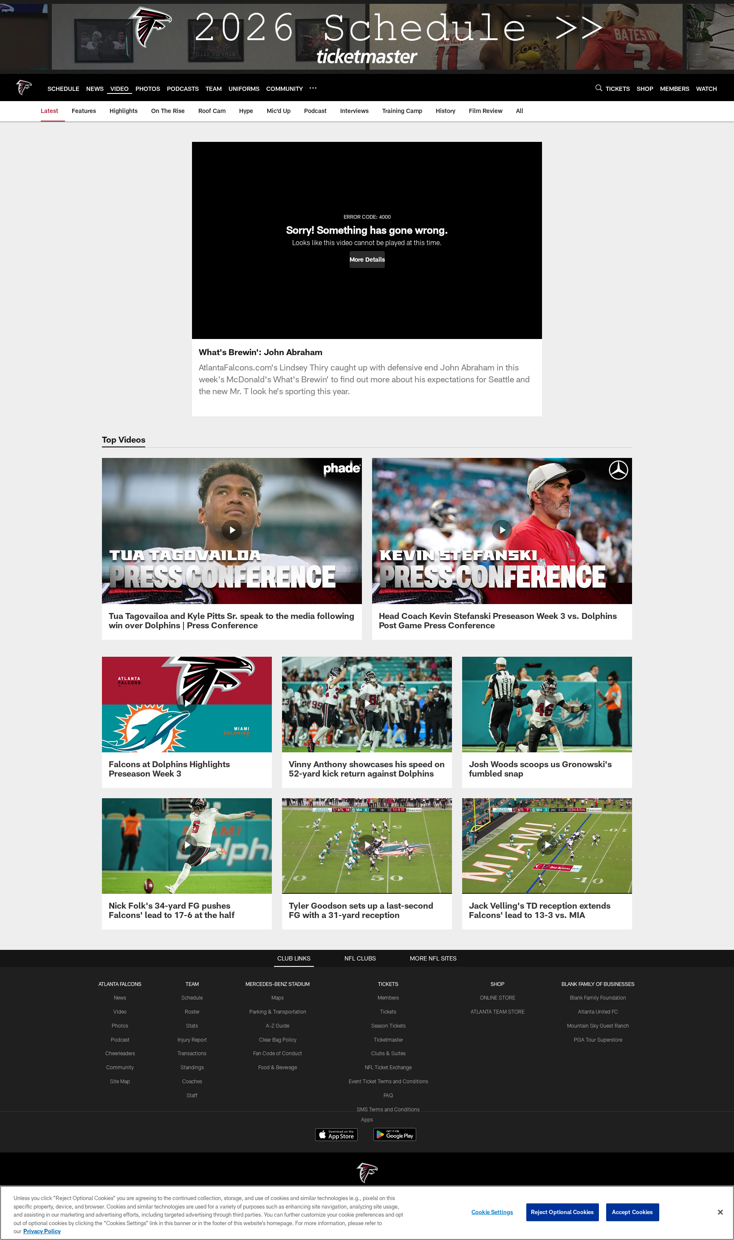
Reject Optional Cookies (562, 1212)
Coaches (192, 1081)
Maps (277, 997)
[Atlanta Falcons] (367, 1174)
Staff (192, 1095)
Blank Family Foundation (598, 997)
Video (120, 1011)
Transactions (192, 1053)
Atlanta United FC (598, 1011)
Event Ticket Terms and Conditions (388, 1081)
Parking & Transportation (277, 1011)
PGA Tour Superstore (598, 1039)
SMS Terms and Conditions (388, 1109)
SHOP (498, 984)
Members (388, 997)
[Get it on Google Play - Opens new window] (395, 1138)
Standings (192, 1067)
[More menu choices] (313, 88)
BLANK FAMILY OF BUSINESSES (598, 984)
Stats (192, 1025)
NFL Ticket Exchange (388, 1067)
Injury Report (192, 1039)
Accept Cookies (632, 1212)
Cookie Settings (492, 1212)
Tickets (388, 1011)
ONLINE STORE (497, 997)
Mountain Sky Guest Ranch (598, 1025)
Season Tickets (388, 1025)
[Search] (599, 87)
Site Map (120, 1081)
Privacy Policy (42, 1231)
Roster (192, 1011)
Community (120, 1067)
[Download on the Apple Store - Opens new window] (336, 1135)
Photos (120, 1025)
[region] (367, 1213)
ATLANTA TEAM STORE (498, 1011)
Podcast (120, 1039)
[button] (367, 259)
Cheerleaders (120, 1053)
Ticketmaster (388, 1039)
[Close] (720, 1212)
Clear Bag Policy (277, 1039)
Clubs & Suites (388, 1053)
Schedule (192, 997)
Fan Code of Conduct (277, 1053)
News (120, 997)
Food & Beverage (277, 1067)
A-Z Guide (277, 1025)
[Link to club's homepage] (24, 87)
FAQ (388, 1095)
